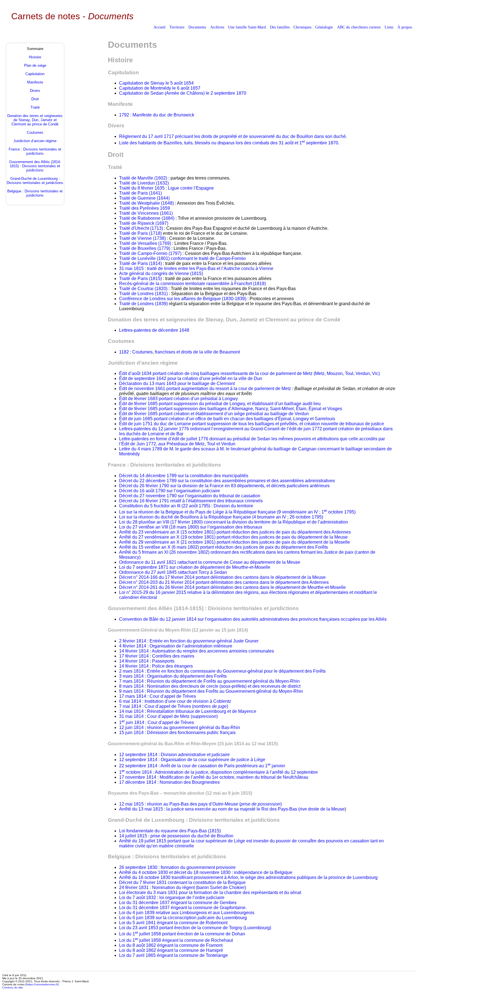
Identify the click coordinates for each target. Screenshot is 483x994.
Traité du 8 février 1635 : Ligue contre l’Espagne (166, 188)
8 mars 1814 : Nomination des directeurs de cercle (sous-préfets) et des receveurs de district (209, 686)
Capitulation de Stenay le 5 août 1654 (156, 83)
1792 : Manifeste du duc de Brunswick (156, 115)
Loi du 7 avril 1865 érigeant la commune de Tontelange (173, 955)
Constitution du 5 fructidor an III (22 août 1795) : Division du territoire (186, 505)
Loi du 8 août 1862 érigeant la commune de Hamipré (171, 950)
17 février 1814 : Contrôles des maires (156, 656)
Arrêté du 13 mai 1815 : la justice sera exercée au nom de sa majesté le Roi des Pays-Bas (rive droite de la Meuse (232, 809)
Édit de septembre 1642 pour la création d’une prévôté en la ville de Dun (190, 378)
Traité (35, 107)
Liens (389, 27)
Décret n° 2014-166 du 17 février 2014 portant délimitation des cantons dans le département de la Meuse (222, 577)
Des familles (280, 27)
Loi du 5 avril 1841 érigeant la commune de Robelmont (173, 922)
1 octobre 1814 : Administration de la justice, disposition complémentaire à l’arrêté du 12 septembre (218, 772)
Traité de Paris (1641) (140, 193)
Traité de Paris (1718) (141, 233)
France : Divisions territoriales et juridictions (35, 151)
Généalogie (324, 27)
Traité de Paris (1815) (140, 278)
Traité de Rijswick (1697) (143, 223)
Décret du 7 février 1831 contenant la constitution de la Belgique (182, 882)
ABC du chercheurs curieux (359, 27)
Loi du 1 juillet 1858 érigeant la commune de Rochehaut (176, 940)
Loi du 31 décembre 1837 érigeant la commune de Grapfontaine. (183, 907)
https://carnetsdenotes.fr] (42, 984)
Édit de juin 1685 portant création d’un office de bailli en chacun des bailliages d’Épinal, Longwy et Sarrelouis (227, 418)
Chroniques (302, 27)
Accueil (159, 27)
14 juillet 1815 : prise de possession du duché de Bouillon (176, 835)
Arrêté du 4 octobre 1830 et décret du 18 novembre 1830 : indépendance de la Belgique (205, 872)
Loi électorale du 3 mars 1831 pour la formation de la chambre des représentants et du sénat (210, 892)
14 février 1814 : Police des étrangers (156, 666)
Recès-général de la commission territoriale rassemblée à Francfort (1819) (192, 283)
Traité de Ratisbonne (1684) (147, 218)
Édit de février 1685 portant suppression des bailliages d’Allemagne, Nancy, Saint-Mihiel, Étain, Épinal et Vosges (230, 408)
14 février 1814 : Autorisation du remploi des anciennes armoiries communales (196, 651)
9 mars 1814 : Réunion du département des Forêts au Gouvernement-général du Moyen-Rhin (211, 691)
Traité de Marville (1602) (143, 178)
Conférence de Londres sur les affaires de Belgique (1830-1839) (183, 298)
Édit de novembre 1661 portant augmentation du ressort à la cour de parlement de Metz (205, 388)
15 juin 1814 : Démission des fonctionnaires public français (177, 732)
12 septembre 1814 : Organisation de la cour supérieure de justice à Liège (192, 759)
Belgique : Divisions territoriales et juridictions (35, 193)
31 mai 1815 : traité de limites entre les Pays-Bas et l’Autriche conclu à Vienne (196, 268)
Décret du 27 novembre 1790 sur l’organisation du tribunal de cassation (189, 495)
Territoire (176, 27)
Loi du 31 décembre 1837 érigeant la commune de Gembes (177, 902)
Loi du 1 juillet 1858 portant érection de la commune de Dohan (182, 933)
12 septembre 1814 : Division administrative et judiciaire (174, 754)
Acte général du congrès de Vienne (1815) (161, 273)
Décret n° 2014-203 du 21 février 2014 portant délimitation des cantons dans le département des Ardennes (224, 582)
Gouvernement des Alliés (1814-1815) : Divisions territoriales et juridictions (35, 166)
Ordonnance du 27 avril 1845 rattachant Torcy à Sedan (173, 572)
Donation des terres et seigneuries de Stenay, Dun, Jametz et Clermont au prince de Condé (35, 120)
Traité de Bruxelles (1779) (144, 248)
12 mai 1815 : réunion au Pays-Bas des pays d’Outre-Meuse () (200, 804)
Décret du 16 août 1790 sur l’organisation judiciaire (169, 490)
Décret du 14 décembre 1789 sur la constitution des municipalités (183, 475)
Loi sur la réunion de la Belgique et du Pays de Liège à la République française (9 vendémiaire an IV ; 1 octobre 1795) (237, 512)
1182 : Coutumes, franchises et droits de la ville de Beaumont (179, 352)
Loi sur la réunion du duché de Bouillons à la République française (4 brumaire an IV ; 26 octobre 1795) (221, 517)
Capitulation (34, 74)
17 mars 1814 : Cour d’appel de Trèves (157, 696)
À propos (404, 27)
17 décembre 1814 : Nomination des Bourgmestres (169, 782)
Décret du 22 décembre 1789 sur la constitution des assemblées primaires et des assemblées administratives (227, 480)
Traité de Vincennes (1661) (146, 213)
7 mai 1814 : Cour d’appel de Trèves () (173, 706)
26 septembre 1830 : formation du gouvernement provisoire (177, 867)
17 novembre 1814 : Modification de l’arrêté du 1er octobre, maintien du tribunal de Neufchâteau (213, 777)
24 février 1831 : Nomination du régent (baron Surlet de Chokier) (182, 887)
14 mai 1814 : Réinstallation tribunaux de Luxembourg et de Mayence (187, 711)
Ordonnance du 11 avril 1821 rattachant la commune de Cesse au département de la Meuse (209, 562)
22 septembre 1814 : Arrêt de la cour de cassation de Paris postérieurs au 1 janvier (202, 765)
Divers (35, 91)
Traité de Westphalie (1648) (146, 203)
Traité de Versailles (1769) (145, 243)
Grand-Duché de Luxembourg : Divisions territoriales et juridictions (35, 180)
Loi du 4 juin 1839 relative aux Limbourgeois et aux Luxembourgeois (186, 912)
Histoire (35, 57)
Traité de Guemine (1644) (144, 198)
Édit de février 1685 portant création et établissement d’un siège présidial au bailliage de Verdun (214, 413)
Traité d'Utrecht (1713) (141, 228)
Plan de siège (35, 65)
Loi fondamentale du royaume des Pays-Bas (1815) (170, 830)
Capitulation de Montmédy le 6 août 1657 (159, 88)
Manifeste (35, 82)
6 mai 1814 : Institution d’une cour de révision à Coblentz (175, 701)
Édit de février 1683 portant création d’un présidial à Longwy (178, 398)
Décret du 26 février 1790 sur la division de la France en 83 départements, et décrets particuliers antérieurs (224, 485)
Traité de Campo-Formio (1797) (150, 253)
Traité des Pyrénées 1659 (144, 208)
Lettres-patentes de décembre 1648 (154, 330)
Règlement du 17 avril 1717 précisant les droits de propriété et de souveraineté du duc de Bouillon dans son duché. (233, 136)
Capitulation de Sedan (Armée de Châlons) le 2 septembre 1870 (182, 93)
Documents (197, 27)
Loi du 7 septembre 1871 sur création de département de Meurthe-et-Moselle (194, 567)
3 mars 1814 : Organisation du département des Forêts (173, 676)
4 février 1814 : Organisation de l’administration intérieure (175, 646)
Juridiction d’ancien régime (34, 141)
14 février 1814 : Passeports (146, 661)
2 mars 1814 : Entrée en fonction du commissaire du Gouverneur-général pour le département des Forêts (222, 671)
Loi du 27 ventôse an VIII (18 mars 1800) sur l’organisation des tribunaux (190, 527)
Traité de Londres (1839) (144, 303)
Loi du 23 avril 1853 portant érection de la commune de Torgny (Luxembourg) (195, 927)
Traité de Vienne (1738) (142, 238)
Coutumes (35, 132)
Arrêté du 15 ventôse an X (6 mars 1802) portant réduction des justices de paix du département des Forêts (223, 547)
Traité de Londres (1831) (144, 293)
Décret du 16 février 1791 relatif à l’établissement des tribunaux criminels (191, 500)
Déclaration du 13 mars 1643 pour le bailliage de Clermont (177, 383)
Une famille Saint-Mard (247, 27)
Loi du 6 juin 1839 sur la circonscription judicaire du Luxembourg (183, 917)
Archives (217, 27)
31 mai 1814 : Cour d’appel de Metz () (168, 716)
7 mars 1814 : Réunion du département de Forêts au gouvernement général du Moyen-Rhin (209, 681)
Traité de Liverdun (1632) (144, 183)
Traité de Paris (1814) (141, 263)
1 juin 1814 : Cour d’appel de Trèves (156, 722)
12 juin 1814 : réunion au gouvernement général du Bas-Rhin (179, 727)
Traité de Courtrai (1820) (144, 288)
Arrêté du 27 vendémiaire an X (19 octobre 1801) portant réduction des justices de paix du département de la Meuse (233, 537)
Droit (35, 99)
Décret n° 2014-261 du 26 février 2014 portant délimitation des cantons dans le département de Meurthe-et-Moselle (232, 587)
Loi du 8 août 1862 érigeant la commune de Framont (170, 945)
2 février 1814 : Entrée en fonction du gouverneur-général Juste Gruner (189, 641)
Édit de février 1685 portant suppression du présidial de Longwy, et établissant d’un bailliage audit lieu (220, 403)
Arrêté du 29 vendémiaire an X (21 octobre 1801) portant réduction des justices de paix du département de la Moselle (234, 542)
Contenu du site (12, 987)
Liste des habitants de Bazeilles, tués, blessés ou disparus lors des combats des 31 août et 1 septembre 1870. (229, 142)
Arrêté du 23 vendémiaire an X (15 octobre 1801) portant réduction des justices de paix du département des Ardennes (235, 532)
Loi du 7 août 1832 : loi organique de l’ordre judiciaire (171, 897)
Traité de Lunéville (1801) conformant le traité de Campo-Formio (182, 258)
